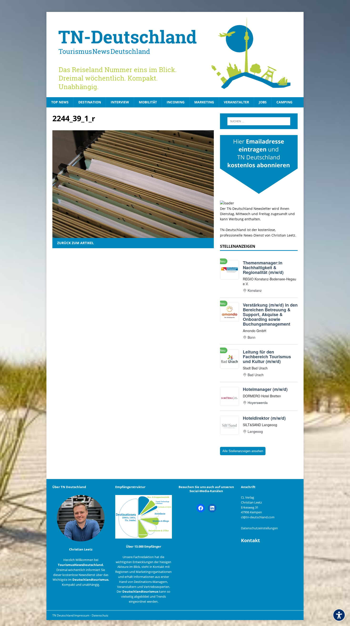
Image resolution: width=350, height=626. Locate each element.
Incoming (176, 102)
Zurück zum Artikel (75, 243)
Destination (89, 102)
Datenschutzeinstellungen (259, 528)
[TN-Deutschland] (175, 54)
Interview (120, 102)
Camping (284, 102)
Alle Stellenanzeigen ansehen (242, 451)
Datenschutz (100, 615)
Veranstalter (236, 102)
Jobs (263, 102)
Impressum (82, 615)
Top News (60, 102)
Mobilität (148, 102)
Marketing (204, 102)
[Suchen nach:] (259, 121)
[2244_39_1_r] (133, 235)
